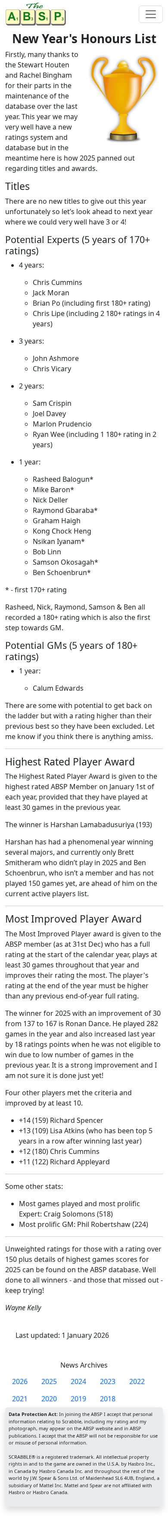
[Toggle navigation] (151, 14)
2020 (49, 1398)
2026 (20, 1381)
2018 (107, 1398)
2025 (49, 1381)
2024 (78, 1381)
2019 (78, 1398)
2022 (137, 1381)
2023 (107, 1381)
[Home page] (37, 14)
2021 (20, 1398)
